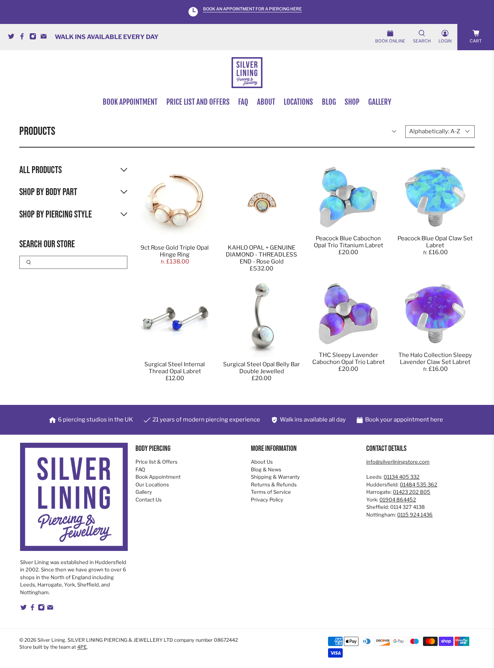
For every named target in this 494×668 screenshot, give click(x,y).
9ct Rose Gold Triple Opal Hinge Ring (174, 251)
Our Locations (152, 484)
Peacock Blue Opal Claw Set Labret (435, 242)
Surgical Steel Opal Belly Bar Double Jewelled (261, 368)
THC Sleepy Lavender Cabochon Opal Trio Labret (348, 358)
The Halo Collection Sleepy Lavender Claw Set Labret (435, 358)
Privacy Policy (267, 499)
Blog (329, 102)
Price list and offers (198, 102)
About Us (262, 462)
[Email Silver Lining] (45, 37)
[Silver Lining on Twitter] (13, 37)
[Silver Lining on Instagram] (34, 37)
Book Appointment (158, 477)
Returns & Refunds (274, 484)
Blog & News (266, 469)
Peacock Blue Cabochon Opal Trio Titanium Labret (348, 242)
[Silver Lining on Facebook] (24, 37)
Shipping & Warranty (275, 477)
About (266, 102)
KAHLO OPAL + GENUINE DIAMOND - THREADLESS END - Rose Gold (261, 254)
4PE (82, 647)
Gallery (379, 102)
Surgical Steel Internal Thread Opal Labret (174, 368)
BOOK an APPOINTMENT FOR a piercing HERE (252, 9)
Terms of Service (271, 492)
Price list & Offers (156, 462)
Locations (298, 102)
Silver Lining (51, 640)
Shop (352, 102)
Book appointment (130, 102)
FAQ (243, 102)
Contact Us (148, 499)
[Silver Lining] (247, 72)
